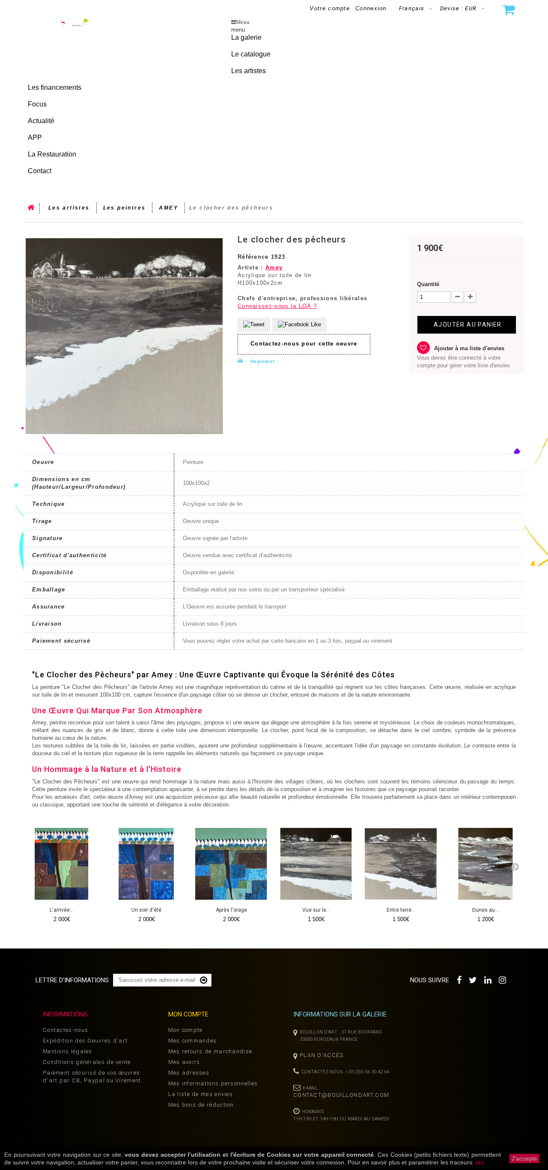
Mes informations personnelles (213, 1083)
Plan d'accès (322, 1055)
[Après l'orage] (231, 864)
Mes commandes (192, 1040)
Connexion (371, 8)
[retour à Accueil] (32, 208)
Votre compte (330, 8)
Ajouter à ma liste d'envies (468, 348)
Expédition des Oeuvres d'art (85, 1040)
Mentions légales (67, 1051)
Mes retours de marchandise (210, 1051)
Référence (253, 257)
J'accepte (524, 1158)
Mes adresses (189, 1073)
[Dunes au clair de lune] (485, 864)
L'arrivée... (62, 910)
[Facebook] (459, 979)
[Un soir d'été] (146, 864)
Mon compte (185, 1030)
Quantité (428, 284)
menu (238, 30)
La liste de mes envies (200, 1094)
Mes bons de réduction (201, 1105)
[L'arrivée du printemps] (62, 864)
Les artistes (69, 208)
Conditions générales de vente (87, 1062)
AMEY (168, 208)
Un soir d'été (146, 910)
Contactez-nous (65, 1030)
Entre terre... (401, 910)
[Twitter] (473, 979)
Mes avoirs (184, 1062)
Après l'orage (231, 910)
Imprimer (262, 361)
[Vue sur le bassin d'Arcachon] (316, 864)
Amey (274, 267)
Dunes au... (485, 910)
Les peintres (124, 208)
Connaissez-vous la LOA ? (277, 306)
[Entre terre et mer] (401, 864)
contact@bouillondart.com (341, 1095)
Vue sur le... (316, 910)
